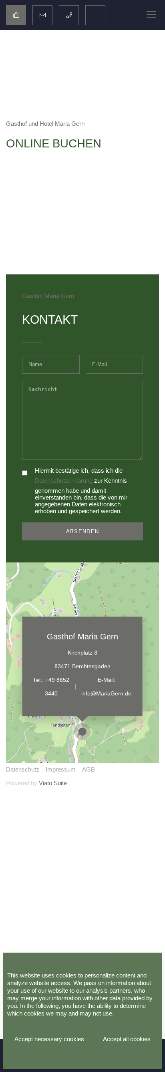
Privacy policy (139, 1058)
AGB (88, 769)
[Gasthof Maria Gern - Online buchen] (16, 15)
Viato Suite (53, 783)
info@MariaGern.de (106, 693)
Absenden (82, 531)
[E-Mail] (42, 15)
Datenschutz (22, 769)
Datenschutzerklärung (64, 480)
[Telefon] (69, 15)
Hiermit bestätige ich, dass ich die (79, 470)
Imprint (106, 1058)
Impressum (61, 769)
